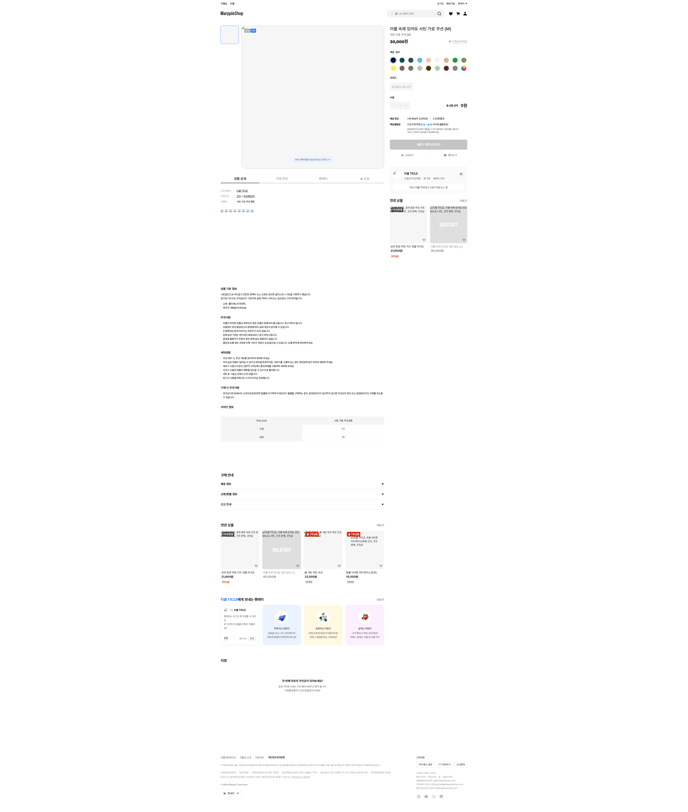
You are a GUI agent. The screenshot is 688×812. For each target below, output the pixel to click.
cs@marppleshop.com (444, 780)
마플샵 (224, 3)
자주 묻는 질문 (425, 764)
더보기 (380, 525)
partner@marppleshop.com (449, 784)
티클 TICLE (242, 190)
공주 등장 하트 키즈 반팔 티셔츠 (238, 572)
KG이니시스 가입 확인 (301, 777)
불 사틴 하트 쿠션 (314, 572)
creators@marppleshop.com (442, 788)
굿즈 (238, 196)
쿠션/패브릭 (249, 196)
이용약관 (259, 757)
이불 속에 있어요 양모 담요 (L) (279, 572)
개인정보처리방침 (276, 757)
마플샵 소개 (245, 757)
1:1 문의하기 (444, 764)
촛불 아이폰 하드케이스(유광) (361, 572)
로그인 (440, 3)
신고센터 (461, 764)
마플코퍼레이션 (228, 757)
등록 (252, 638)
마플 (232, 3)
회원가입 (450, 3)
